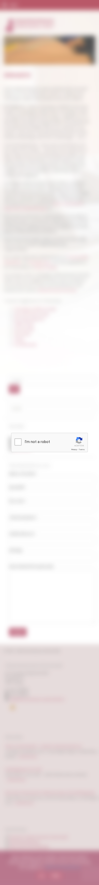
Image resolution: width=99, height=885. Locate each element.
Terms (82, 449)
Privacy (74, 449)
